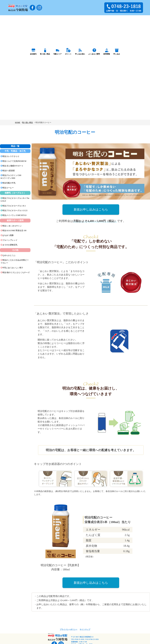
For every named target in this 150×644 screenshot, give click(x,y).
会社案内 (33, 54)
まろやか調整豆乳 (9, 245)
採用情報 (106, 54)
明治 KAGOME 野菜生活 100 (14, 231)
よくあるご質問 (94, 54)
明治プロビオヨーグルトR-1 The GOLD (15, 199)
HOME (17, 122)
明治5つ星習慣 (8, 171)
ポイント (68, 54)
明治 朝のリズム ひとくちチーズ (16, 272)
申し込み (116, 54)
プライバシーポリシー (68, 629)
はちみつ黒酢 (8, 235)
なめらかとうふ (9, 255)
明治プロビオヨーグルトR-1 (14, 206)
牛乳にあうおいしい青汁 (12, 268)
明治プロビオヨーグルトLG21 (15, 210)
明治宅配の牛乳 (9, 183)
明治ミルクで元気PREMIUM (14, 161)
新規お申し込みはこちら (91, 209)
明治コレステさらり (10, 156)
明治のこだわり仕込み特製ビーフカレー (15, 261)
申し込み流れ (80, 54)
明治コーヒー (8, 188)
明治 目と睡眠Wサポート (12, 166)
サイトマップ (85, 629)
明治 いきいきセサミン (12, 226)
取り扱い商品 (45, 54)
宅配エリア (57, 54)
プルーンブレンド (9, 240)
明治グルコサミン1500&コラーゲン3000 (11, 176)
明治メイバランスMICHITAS (14, 215)
